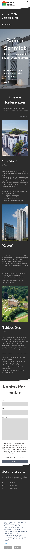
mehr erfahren (23, 116)
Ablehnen (17, 548)
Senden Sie (15, 461)
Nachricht (5, 417)
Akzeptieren (8, 548)
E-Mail (4, 409)
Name (4, 400)
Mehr (5, 543)
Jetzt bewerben (7, 24)
